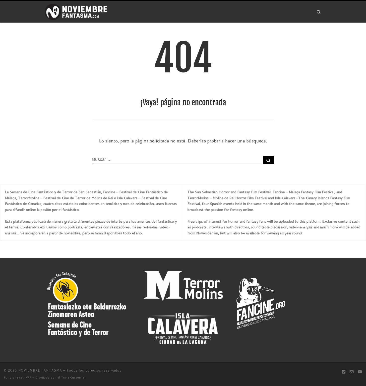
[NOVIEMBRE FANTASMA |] (76, 11)
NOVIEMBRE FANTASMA (40, 370)
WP (28, 378)
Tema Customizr (73, 378)
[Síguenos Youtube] (360, 372)
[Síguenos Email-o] (352, 372)
